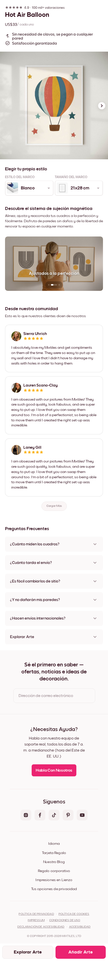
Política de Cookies (74, 914)
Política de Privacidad (36, 914)
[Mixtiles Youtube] (82, 815)
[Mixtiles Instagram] (25, 815)
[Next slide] (101, 105)
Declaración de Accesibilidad (40, 926)
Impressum (36, 920)
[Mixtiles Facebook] (39, 815)
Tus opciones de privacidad (54, 889)
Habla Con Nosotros (54, 770)
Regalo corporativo (54, 871)
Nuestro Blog (54, 862)
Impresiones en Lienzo (53, 880)
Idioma (54, 844)
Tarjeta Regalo (54, 853)
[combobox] (29, 188)
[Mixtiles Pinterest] (68, 815)
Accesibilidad (80, 926)
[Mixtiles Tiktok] (54, 815)
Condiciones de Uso (64, 920)
